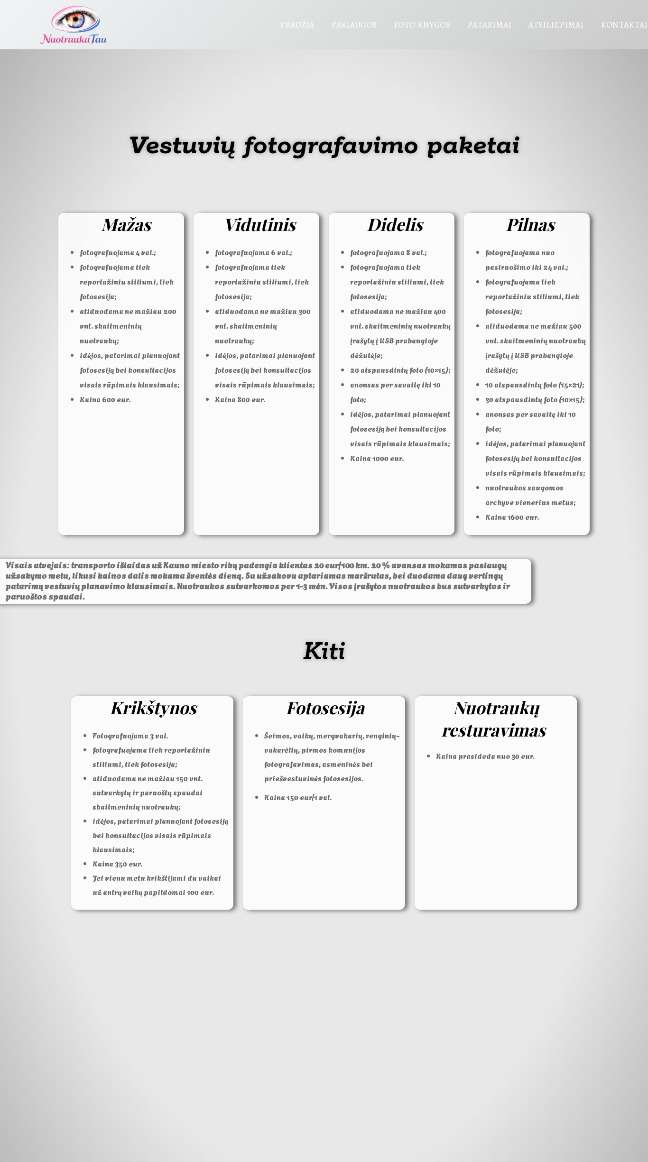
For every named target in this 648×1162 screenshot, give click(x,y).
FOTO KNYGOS (422, 24)
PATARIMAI (489, 24)
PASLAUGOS (354, 24)
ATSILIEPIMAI (555, 24)
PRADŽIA (297, 24)
